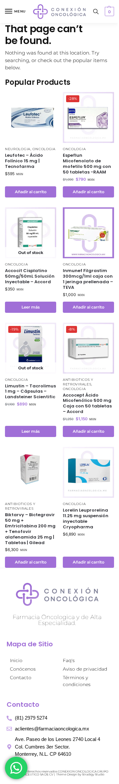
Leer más (30, 307)
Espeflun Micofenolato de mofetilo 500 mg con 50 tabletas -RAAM (87, 164)
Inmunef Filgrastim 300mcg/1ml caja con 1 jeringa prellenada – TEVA (88, 279)
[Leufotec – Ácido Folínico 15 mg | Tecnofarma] (30, 117)
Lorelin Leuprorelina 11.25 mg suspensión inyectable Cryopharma (85, 519)
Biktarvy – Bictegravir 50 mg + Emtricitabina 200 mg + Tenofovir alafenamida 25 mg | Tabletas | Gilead (30, 528)
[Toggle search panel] (96, 11)
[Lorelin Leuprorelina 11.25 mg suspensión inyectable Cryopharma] (88, 472)
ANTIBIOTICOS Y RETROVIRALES (78, 382)
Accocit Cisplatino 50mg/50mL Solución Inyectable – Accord (30, 276)
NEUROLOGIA (17, 149)
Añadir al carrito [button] (31, 191)
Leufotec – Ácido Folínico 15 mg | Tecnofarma (24, 161)
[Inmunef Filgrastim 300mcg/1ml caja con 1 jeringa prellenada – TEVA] (88, 232)
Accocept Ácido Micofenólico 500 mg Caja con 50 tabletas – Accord (87, 404)
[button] (108, 11)
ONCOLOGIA (43, 149)
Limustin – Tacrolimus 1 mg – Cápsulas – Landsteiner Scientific (30, 391)
